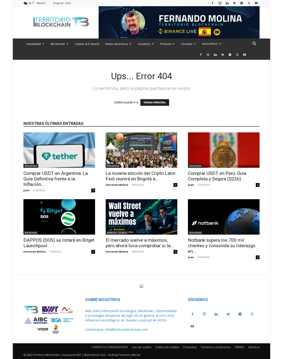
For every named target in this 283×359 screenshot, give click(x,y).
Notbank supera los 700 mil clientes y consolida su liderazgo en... (221, 245)
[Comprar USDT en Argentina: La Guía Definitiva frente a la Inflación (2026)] (59, 150)
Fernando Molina (117, 184)
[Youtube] (256, 3)
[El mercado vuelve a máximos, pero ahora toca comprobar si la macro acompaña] (141, 217)
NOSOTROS (210, 44)
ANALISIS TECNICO (117, 232)
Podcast (165, 44)
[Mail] (234, 3)
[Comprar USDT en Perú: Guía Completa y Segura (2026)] (224, 150)
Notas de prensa (116, 44)
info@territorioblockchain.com (126, 329)
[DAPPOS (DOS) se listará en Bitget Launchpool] (59, 217)
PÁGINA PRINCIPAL (155, 102)
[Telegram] (241, 3)
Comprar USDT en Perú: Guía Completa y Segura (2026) (217, 176)
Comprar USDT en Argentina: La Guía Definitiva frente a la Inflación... (55, 179)
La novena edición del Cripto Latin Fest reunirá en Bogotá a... (140, 176)
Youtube (186, 44)
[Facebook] (212, 3)
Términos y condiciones (216, 347)
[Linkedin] (227, 3)
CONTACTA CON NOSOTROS (110, 347)
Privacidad (190, 347)
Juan (26, 190)
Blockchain (58, 44)
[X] (249, 3)
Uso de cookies (141, 347)
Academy (144, 44)
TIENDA (239, 347)
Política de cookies (167, 347)
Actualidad (34, 44)
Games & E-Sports (87, 44)
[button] (254, 44)
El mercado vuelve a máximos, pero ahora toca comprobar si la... (140, 242)
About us (254, 347)
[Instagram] (219, 3)
